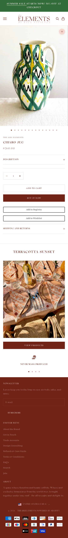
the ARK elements (13, 137)
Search (6, 467)
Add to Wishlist (34, 218)
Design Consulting (13, 445)
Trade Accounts (11, 440)
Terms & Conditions (13, 456)
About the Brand (11, 429)
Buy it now (34, 198)
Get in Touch (9, 434)
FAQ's (6, 462)
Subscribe (14, 412)
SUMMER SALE (17, 4)
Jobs (5, 473)
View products (33, 345)
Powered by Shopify (48, 511)
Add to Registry (34, 209)
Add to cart (34, 188)
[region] (34, 360)
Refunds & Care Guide (14, 451)
